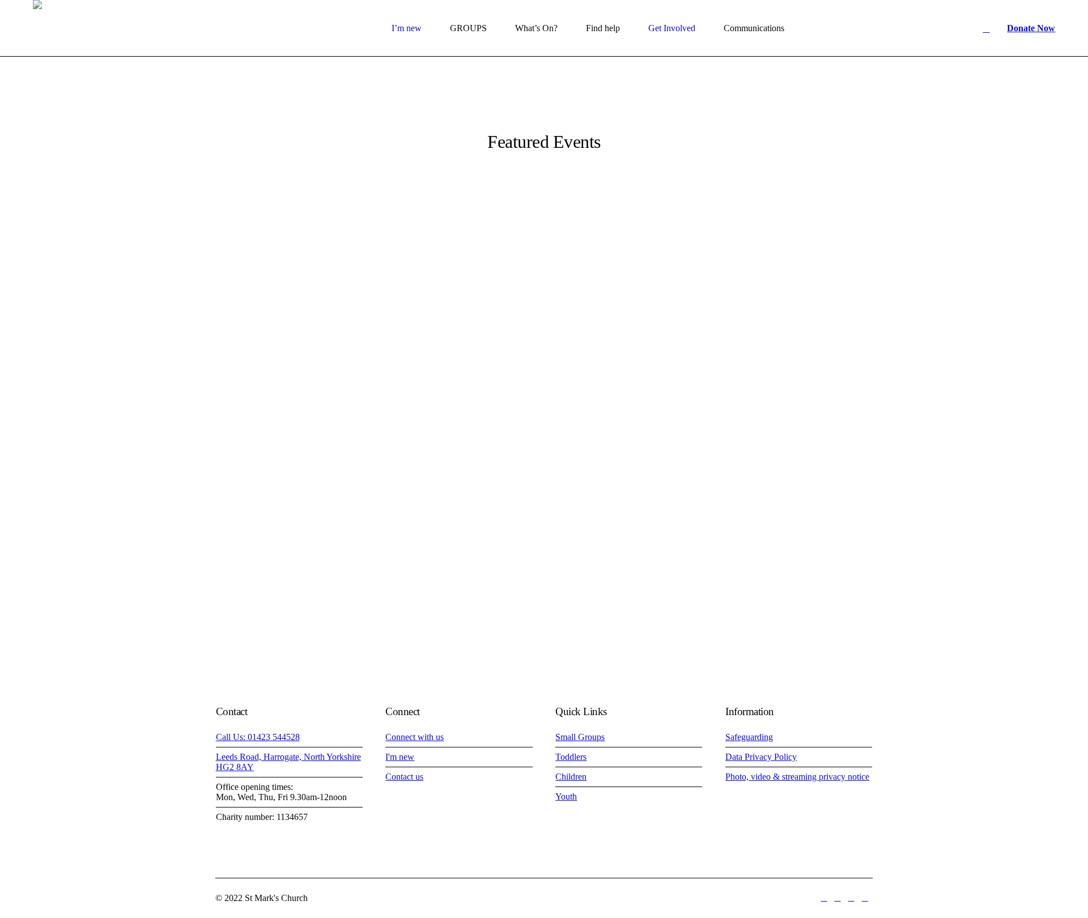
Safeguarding (749, 737)
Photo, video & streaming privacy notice (797, 776)
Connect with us (414, 737)
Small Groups (580, 737)
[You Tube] (851, 898)
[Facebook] (824, 898)
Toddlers (570, 757)
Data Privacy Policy (761, 757)
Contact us (404, 776)
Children (570, 776)
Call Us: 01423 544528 (258, 737)
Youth (566, 796)
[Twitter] (837, 898)
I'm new (399, 757)
